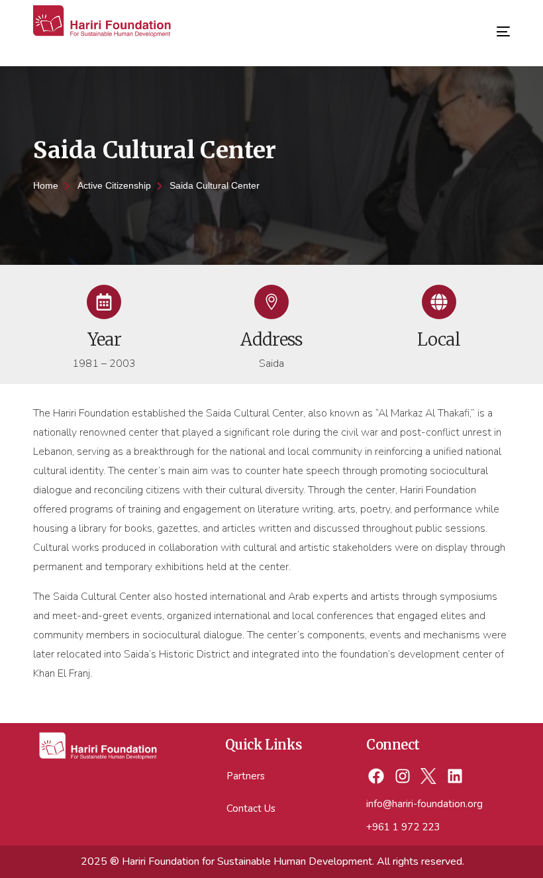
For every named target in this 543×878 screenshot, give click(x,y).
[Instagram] (402, 776)
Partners (245, 776)
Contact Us (250, 808)
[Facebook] (375, 776)
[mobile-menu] (493, 26)
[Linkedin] (455, 776)
